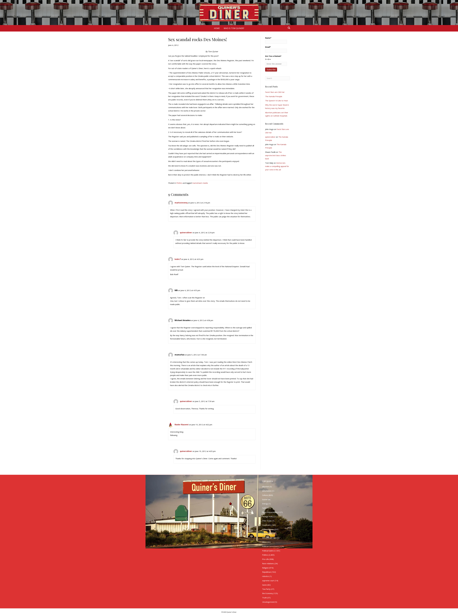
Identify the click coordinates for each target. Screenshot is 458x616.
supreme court (268, 580)
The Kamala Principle (273, 96)
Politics (179, 183)
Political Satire (268, 550)
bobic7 (178, 259)
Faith (264, 508)
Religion (265, 568)
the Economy (267, 593)
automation (266, 491)
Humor (265, 533)
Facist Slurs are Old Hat (274, 92)
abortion (265, 486)
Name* (268, 38)
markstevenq (181, 202)
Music (264, 542)
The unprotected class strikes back (275, 155)
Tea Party (266, 589)
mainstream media (200, 183)
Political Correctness (270, 546)
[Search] (288, 28)
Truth (264, 597)
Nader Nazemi (182, 424)
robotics (265, 576)
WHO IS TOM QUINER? (234, 28)
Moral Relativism (269, 538)
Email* (268, 47)
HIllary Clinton (267, 529)
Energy (265, 503)
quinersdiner (186, 232)
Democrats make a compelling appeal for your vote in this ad (277, 166)
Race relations (268, 563)
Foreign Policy (268, 516)
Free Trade (266, 521)
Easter (265, 499)
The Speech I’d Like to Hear (276, 100)
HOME (217, 28)
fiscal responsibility (270, 512)
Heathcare (266, 525)
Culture (265, 495)
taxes (264, 585)
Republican (266, 572)
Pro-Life (265, 559)
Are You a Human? (273, 57)
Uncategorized (268, 602)
